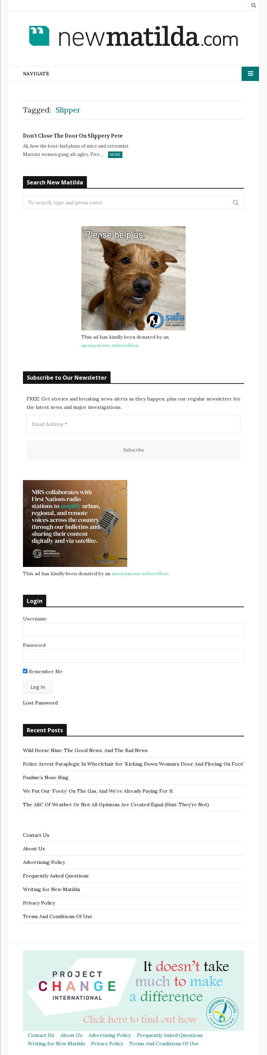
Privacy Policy (39, 903)
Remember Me (45, 671)
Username (35, 619)
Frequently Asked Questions (56, 876)
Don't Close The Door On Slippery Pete (73, 135)
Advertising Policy (44, 862)
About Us (34, 849)
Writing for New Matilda (51, 889)
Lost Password (40, 703)
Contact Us (36, 835)
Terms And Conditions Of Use (57, 916)
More (115, 154)
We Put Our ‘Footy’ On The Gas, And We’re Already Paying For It (98, 791)
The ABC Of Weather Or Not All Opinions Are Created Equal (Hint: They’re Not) (116, 804)
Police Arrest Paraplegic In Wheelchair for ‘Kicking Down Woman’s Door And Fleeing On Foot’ (133, 764)
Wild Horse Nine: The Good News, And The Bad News (85, 750)
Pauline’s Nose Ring (45, 777)
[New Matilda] (133, 37)
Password (34, 645)
